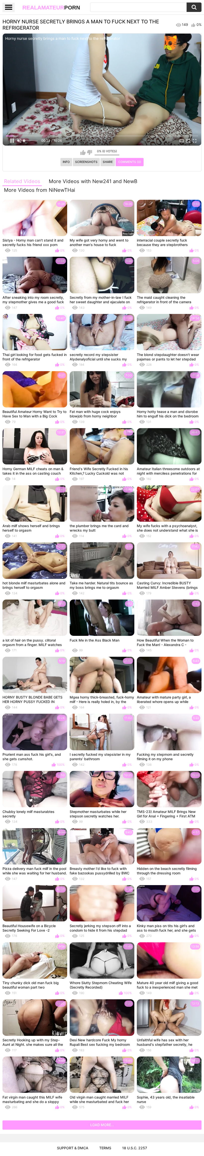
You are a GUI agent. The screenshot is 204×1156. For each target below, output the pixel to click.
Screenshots (86, 162)
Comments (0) (129, 162)
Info (66, 162)
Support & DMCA (72, 1148)
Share (108, 162)
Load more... (102, 1125)
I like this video (83, 152)
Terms (105, 1148)
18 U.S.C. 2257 (134, 1148)
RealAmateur (51, 7)
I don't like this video (89, 152)
